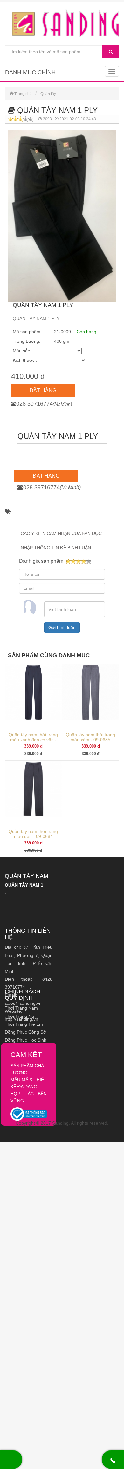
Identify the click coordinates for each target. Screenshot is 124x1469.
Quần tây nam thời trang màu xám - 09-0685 (90, 737)
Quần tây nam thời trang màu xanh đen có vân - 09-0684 (33, 739)
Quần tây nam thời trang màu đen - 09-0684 (33, 834)
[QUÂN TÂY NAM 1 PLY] (62, 24)
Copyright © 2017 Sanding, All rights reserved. (62, 1123)
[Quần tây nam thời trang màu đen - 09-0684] (33, 789)
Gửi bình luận (62, 627)
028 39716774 (34, 403)
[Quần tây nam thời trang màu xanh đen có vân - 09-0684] (33, 692)
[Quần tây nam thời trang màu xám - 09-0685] (90, 692)
